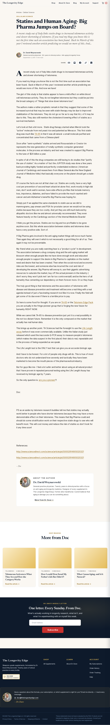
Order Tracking (95, 672)
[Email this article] (69, 62)
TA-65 (37, 134)
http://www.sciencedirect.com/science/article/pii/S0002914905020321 (50, 451)
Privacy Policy (7, 719)
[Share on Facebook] (80, 62)
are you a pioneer (47, 380)
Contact (45, 719)
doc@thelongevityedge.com (27, 698)
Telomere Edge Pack (83, 302)
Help (91, 677)
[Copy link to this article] (85, 62)
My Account (84, 3)
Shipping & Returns (34, 719)
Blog (75, 3)
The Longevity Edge (13, 3)
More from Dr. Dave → (44, 500)
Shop (53, 3)
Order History (94, 668)
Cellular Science (28, 12)
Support (95, 3)
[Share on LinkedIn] (91, 62)
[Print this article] (74, 62)
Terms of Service (19, 719)
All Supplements (49, 664)
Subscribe (52, 630)
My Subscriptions (96, 664)
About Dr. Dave (64, 3)
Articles (19, 12)
